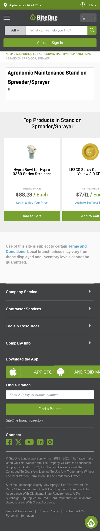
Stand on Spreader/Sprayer (29, 58)
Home (9, 54)
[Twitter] (19, 444)
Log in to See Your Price (32, 202)
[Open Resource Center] (91, 522)
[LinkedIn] (41, 444)
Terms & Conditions (19, 511)
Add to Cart (32, 216)
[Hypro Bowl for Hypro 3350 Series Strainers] (32, 152)
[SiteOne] (44, 20)
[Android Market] (73, 368)
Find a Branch (18, 385)
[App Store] (26, 368)
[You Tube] (30, 444)
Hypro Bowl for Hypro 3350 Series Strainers (32, 172)
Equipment (85, 54)
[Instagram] (51, 444)
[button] (23, 5)
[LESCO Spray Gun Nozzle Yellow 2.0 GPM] (90, 152)
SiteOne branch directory (25, 420)
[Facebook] (10, 444)
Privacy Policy (48, 511)
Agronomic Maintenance (57, 54)
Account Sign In (50, 43)
